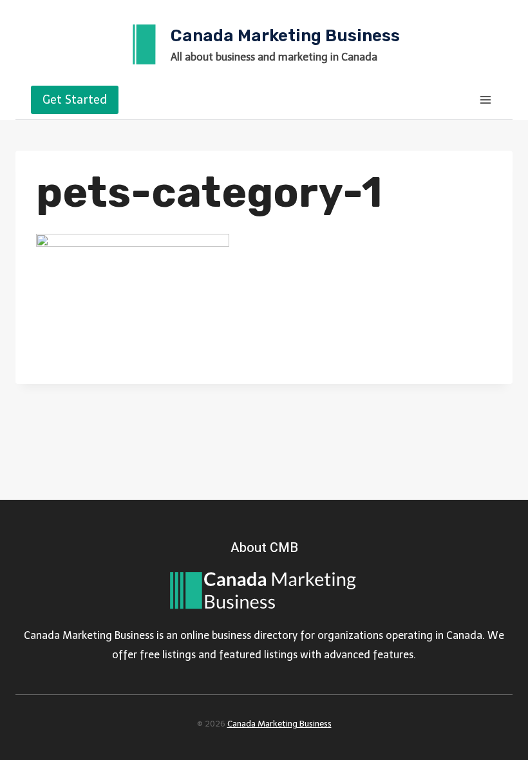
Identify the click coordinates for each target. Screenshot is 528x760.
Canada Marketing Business (279, 723)
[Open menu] (485, 99)
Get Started (74, 100)
